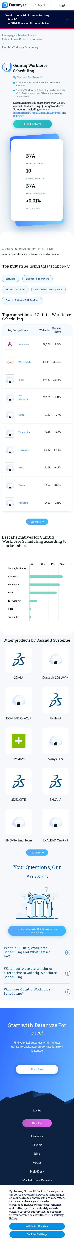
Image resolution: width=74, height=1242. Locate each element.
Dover (21, 485)
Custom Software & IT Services (22, 300)
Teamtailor (24, 432)
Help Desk (37, 1171)
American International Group (31, 111)
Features (37, 1136)
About (37, 1162)
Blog (37, 1153)
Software (10, 278)
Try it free (37, 1069)
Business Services (15, 289)
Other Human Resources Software (22, 39)
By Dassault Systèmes (26, 77)
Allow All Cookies (37, 1226)
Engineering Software (37, 278)
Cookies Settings (37, 1234)
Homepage (8, 35)
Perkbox (23, 502)
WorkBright (25, 362)
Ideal (21, 379)
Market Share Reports (37, 1180)
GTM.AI (15, 23)
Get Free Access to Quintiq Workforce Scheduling (37, 930)
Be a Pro (37, 1123)
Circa (21, 414)
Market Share (26, 35)
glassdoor (23, 449)
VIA (20, 467)
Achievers (23, 344)
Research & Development (48, 289)
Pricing (37, 1145)
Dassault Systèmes (49, 112)
